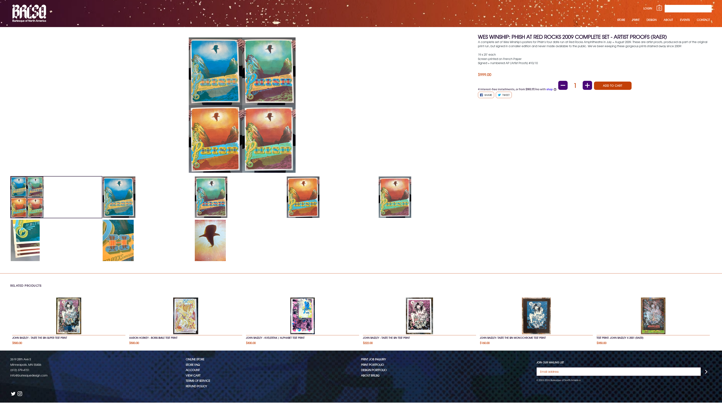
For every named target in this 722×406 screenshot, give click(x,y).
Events (685, 20)
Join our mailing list (550, 362)
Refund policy (196, 386)
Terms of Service (198, 381)
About (668, 20)
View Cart (193, 375)
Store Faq (193, 365)
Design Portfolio (374, 370)
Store (621, 20)
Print (635, 20)
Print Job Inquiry (373, 359)
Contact (703, 20)
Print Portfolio (372, 365)
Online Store (195, 359)
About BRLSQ (370, 375)
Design (652, 20)
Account (193, 370)
